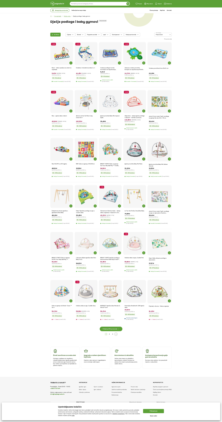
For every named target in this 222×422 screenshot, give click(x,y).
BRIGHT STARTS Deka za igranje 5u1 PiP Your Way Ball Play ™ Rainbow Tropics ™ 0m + (61, 258)
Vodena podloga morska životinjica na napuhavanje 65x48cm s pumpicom (108, 68)
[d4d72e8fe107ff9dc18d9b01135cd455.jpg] (62, 196)
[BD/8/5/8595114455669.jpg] (134, 243)
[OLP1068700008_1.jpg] (62, 149)
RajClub (162, 10)
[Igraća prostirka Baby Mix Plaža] (134, 149)
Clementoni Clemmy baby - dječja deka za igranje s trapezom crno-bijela (110, 211)
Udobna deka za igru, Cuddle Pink (134, 257)
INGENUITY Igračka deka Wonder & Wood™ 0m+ (110, 306)
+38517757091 (55, 388)
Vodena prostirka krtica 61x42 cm (158, 68)
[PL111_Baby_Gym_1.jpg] (134, 196)
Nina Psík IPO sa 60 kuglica (59, 164)
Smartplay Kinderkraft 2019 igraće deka (134, 306)
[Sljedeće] (116, 334)
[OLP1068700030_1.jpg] (86, 149)
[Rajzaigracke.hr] (51, 16)
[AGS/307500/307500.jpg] (159, 292)
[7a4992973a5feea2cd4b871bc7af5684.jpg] (86, 243)
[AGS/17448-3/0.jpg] (110, 291)
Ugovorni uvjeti (116, 387)
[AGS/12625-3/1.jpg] (62, 243)
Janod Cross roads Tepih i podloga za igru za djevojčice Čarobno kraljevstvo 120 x (159, 212)
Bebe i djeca (82, 389)
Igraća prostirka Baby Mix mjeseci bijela (109, 116)
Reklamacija (115, 395)
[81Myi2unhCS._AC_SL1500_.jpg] (110, 196)
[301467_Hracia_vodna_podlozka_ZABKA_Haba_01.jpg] (86, 196)
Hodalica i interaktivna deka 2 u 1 (85, 68)
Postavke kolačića (117, 392)
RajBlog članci (157, 392)
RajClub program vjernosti (160, 387)
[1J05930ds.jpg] (159, 102)
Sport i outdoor (98, 387)
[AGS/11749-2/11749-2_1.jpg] (62, 291)
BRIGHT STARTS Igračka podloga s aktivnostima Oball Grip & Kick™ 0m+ (110, 258)
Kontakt (169, 10)
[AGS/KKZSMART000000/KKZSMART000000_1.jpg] (134, 291)
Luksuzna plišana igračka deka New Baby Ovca (86, 258)
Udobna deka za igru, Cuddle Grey (86, 305)
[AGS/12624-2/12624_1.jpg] (110, 149)
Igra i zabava (97, 389)
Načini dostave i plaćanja (138, 389)
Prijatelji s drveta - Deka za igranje (159, 306)
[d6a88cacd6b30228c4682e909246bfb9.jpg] (159, 243)
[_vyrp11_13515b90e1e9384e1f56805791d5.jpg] (134, 53)
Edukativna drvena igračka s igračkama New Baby (60, 211)
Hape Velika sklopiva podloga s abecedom (158, 259)
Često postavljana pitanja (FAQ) (162, 389)
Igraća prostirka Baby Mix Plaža (133, 164)
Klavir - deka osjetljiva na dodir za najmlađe (61, 68)
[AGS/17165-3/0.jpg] (110, 243)
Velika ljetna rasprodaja (78, 10)
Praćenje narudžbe (136, 392)
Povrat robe (134, 387)
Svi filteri (56, 34)
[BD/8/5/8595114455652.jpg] (86, 291)
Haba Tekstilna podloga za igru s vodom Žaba (85, 211)
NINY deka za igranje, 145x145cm (85, 164)
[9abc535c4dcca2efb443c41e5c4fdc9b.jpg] (110, 101)
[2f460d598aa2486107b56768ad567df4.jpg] (159, 150)
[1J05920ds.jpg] (159, 197)
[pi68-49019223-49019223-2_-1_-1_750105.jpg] (159, 54)
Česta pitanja (154, 10)
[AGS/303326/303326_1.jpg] (86, 101)
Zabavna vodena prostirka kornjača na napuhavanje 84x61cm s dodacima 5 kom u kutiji (134, 68)
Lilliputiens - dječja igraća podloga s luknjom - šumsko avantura (134, 116)
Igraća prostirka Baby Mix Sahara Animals (158, 165)
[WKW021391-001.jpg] (86, 53)
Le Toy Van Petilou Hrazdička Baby (134, 211)
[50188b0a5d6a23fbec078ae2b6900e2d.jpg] (134, 101)
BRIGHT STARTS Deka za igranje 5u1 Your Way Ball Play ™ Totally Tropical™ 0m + (109, 164)
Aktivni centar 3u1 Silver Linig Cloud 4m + (84, 116)
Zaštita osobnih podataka (119, 389)
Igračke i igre (82, 387)
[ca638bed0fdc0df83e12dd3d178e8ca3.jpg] (110, 53)
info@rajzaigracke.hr (57, 394)
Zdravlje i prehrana (84, 392)
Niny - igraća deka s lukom (59, 116)
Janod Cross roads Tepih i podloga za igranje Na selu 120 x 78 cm (159, 117)
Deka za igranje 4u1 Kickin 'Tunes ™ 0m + (62, 306)
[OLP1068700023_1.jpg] (62, 101)
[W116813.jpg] (62, 53)
